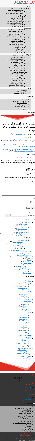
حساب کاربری (23, 99)
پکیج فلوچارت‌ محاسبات (20, 93)
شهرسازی (28, 337)
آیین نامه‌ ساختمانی (25, 225)
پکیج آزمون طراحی (21, 91)
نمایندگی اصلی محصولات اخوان (22, 423)
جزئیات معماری (18, 50)
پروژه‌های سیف (22, 320)
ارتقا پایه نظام (27, 301)
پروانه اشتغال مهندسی (24, 255)
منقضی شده (27, 355)
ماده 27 (17, 245)
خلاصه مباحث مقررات (24, 419)
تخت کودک (28, 424)
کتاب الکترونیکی (22, 306)
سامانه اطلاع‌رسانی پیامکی (19, 101)
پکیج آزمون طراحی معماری (23, 408)
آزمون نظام (27, 222)
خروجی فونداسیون (18, 11)
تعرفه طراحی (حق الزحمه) (19, 8)
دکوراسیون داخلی (22, 266)
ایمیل (33, 201)
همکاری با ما (23, 109)
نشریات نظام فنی (20, 134)
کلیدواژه (28, 54)
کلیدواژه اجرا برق (18, 75)
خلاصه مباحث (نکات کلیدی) (15, 44)
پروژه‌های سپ (23, 319)
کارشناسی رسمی (14, 243)
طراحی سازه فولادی (17, 19)
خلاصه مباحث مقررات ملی (19, 351)
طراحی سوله (19, 16)
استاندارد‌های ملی (22, 229)
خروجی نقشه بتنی (26, 428)
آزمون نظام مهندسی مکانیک (15, 36)
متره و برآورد (23, 309)
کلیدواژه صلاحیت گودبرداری (15, 86)
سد (26, 332)
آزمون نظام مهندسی (25, 283)
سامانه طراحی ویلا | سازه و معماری (17, 21)
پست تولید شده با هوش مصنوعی (21, 256)
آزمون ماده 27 (27, 281)
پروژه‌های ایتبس (22, 317)
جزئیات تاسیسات (18, 52)
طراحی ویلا (28, 406)
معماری (29, 265)
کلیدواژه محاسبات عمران (16, 62)
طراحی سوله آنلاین (25, 431)
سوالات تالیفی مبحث (17, 41)
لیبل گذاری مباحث (22, 353)
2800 (25, 227)
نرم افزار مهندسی (26, 269)
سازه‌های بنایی (23, 328)
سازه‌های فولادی (22, 330)
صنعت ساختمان (18, 248)
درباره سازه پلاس (22, 104)
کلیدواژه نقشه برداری (17, 83)
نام (33, 198)
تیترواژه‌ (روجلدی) (22, 350)
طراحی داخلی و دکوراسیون (15, 23)
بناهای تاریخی (23, 293)
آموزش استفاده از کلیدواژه (19, 55)
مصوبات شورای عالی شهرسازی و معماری (15, 234)
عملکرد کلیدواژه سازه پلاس (19, 63)
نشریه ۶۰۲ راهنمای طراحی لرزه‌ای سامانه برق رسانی (19, 157)
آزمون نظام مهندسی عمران (15, 31)
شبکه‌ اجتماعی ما (22, 103)
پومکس (29, 426)
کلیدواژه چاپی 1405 (25, 418)
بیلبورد (25, 315)
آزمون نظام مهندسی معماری (15, 32)
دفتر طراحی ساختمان (25, 6)
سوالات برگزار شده (17, 39)
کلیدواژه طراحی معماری (16, 67)
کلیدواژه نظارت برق (17, 73)
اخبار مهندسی (23, 240)
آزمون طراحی (27, 399)
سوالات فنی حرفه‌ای (25, 335)
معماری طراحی (22, 224)
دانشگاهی (20, 247)
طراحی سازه (23, 15)
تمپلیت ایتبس (23, 324)
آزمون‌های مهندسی (18, 242)
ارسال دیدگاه (30, 208)
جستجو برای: (31, 215)
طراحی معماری (22, 288)
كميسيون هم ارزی (14, 250)
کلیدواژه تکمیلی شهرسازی (15, 81)
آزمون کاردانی (23, 340)
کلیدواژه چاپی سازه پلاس (16, 70)
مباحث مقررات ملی (21, 232)
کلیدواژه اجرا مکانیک (17, 78)
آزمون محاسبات (26, 400)
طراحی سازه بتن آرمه (16, 18)
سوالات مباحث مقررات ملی (19, 37)
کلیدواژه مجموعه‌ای (21, 343)
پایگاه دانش (28, 251)
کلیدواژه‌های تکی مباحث (20, 72)
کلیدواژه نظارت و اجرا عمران (15, 60)
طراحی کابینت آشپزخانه (16, 24)
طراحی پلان (27, 390)
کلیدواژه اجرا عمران (17, 57)
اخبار (29, 238)
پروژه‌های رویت (22, 346)
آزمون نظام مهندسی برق (16, 34)
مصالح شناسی (27, 263)
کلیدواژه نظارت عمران (16, 59)
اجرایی (29, 237)
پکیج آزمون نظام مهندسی (20, 80)
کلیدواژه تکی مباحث (21, 341)
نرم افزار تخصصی (26, 356)
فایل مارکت (27, 28)
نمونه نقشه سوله (22, 46)
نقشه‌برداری (27, 273)
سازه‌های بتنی (23, 327)
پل (26, 322)
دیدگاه (33, 182)
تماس (29, 98)
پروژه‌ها (29, 96)
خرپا (26, 325)
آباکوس (25, 314)
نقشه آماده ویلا (19, 47)
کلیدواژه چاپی (23, 90)
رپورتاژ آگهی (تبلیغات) (21, 106)
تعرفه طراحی (27, 387)
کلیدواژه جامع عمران (17, 68)
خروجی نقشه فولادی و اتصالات (14, 13)
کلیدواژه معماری (18, 65)
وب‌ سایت (32, 205)
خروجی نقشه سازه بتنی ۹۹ (15, 10)
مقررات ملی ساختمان (24, 348)
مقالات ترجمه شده (21, 310)
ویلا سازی (24, 268)
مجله (29, 94)
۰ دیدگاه (12, 134)
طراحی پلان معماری (17, 26)
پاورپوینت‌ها (24, 304)
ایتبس (25, 271)
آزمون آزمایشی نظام (17, 42)
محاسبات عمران (22, 289)
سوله (25, 333)
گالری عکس (27, 261)
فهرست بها (24, 230)
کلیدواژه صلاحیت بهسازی (16, 85)
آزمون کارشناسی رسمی (24, 279)
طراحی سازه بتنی (26, 429)
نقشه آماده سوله (26, 411)
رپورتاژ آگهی (27, 258)
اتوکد (29, 291)
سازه (29, 260)
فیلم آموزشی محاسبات (24, 414)
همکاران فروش (22, 108)
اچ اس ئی (24, 253)
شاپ (29, 88)
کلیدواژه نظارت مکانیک (16, 77)
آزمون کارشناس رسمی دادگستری (17, 29)
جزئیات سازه (19, 49)
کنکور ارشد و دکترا (21, 307)
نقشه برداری (27, 359)
